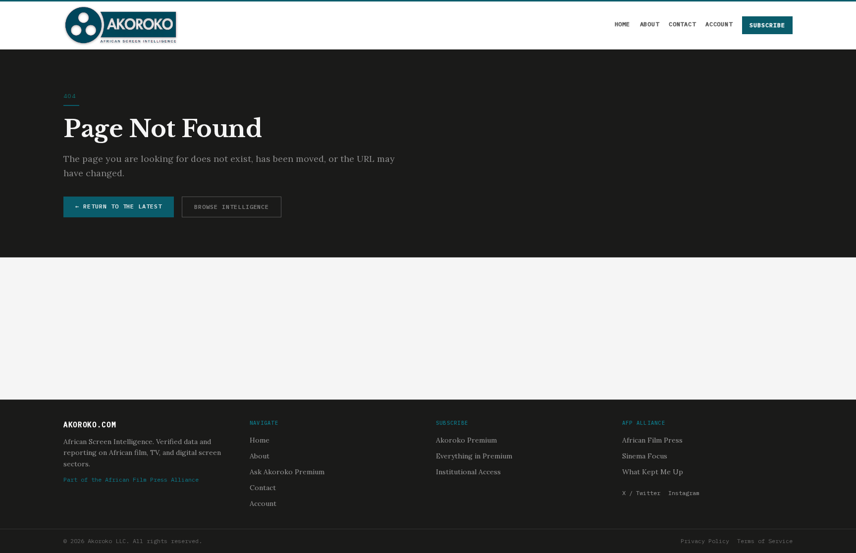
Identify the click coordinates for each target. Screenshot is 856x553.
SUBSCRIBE (767, 25)
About (649, 24)
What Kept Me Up (652, 471)
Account (718, 24)
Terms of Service (765, 541)
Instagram (683, 493)
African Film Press (652, 440)
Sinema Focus (644, 456)
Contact (682, 24)
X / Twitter (641, 493)
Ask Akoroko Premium (287, 471)
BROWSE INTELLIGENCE (231, 206)
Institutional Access (468, 471)
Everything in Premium (474, 456)
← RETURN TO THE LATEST (118, 206)
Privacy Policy (705, 541)
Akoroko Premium (466, 440)
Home (622, 24)
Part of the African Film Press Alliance (131, 479)
